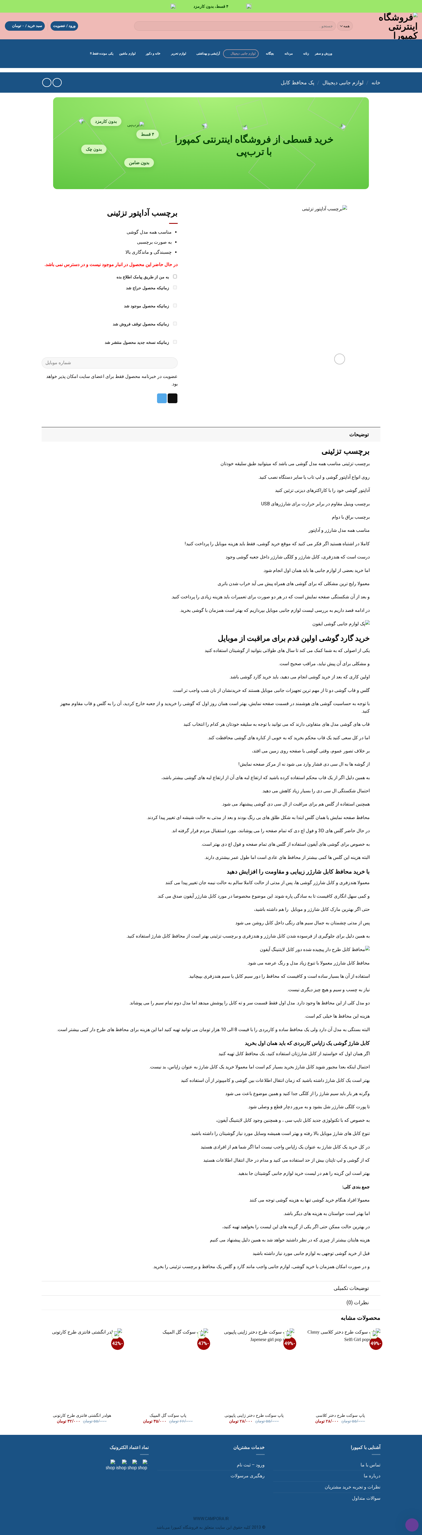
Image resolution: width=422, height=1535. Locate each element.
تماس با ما (370, 1465)
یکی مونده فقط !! (101, 53)
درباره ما (372, 1475)
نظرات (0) (357, 1302)
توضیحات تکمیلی (351, 1288)
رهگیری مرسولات (248, 1475)
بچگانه (270, 53)
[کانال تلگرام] (132, 1465)
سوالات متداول (366, 1498)
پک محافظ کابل (297, 82)
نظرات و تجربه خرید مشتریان (352, 1487)
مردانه (288, 53)
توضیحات (359, 434)
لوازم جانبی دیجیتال (243, 53)
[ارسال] (139, 26)
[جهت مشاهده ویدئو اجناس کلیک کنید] (121, 1465)
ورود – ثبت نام (251, 1465)
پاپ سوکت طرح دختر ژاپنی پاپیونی (254, 1415)
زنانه (306, 53)
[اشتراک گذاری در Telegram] (162, 398)
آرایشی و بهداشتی (208, 53)
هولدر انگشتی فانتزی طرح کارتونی (82, 1415)
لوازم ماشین (127, 53)
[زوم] (339, 359)
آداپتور (314, 530)
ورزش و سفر (323, 53)
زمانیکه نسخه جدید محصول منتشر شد (137, 342)
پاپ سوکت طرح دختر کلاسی (340, 1415)
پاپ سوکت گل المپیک (168, 1415)
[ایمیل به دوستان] (172, 398)
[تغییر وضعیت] (374, 434)
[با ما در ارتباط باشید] (110, 1465)
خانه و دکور (153, 53)
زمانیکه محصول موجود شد (147, 306)
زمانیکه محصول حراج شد (148, 288)
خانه (375, 82)
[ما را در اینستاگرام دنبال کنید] (142, 1465)
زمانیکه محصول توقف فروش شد (141, 324)
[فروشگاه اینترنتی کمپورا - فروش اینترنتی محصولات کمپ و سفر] (390, 26)
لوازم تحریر (178, 53)
